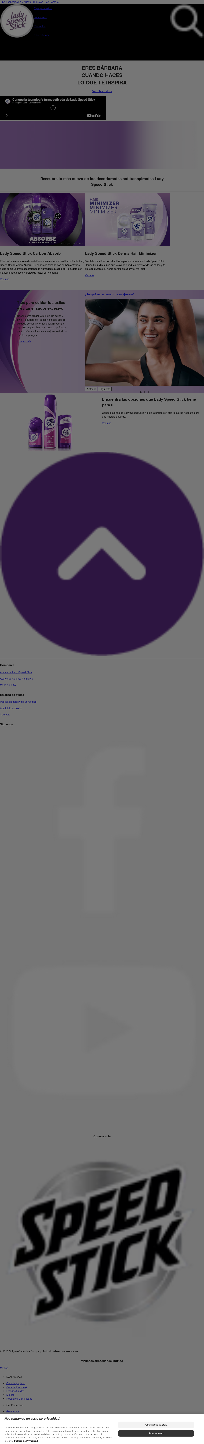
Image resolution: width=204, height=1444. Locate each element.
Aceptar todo (156, 1433)
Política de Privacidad (26, 1440)
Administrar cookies (156, 1425)
